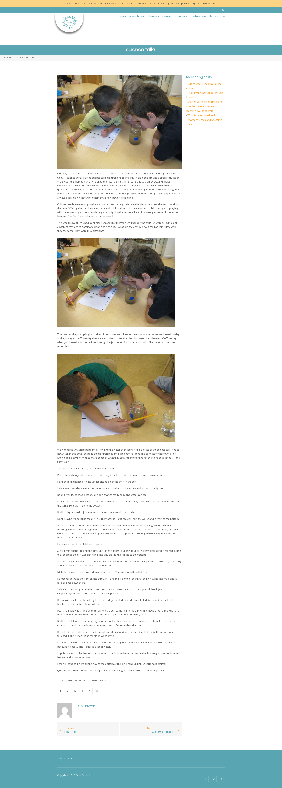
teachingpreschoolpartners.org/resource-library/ (188, 3)
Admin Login (65, 758)
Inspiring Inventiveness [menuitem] (174, 16)
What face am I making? (201, 115)
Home (4, 58)
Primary (94, 680)
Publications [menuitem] (199, 16)
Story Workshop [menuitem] (217, 16)
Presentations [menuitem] (137, 16)
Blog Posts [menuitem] (154, 16)
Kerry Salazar (67, 680)
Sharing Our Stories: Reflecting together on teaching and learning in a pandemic (204, 106)
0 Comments (105, 680)
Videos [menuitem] (122, 16)
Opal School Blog (16, 58)
